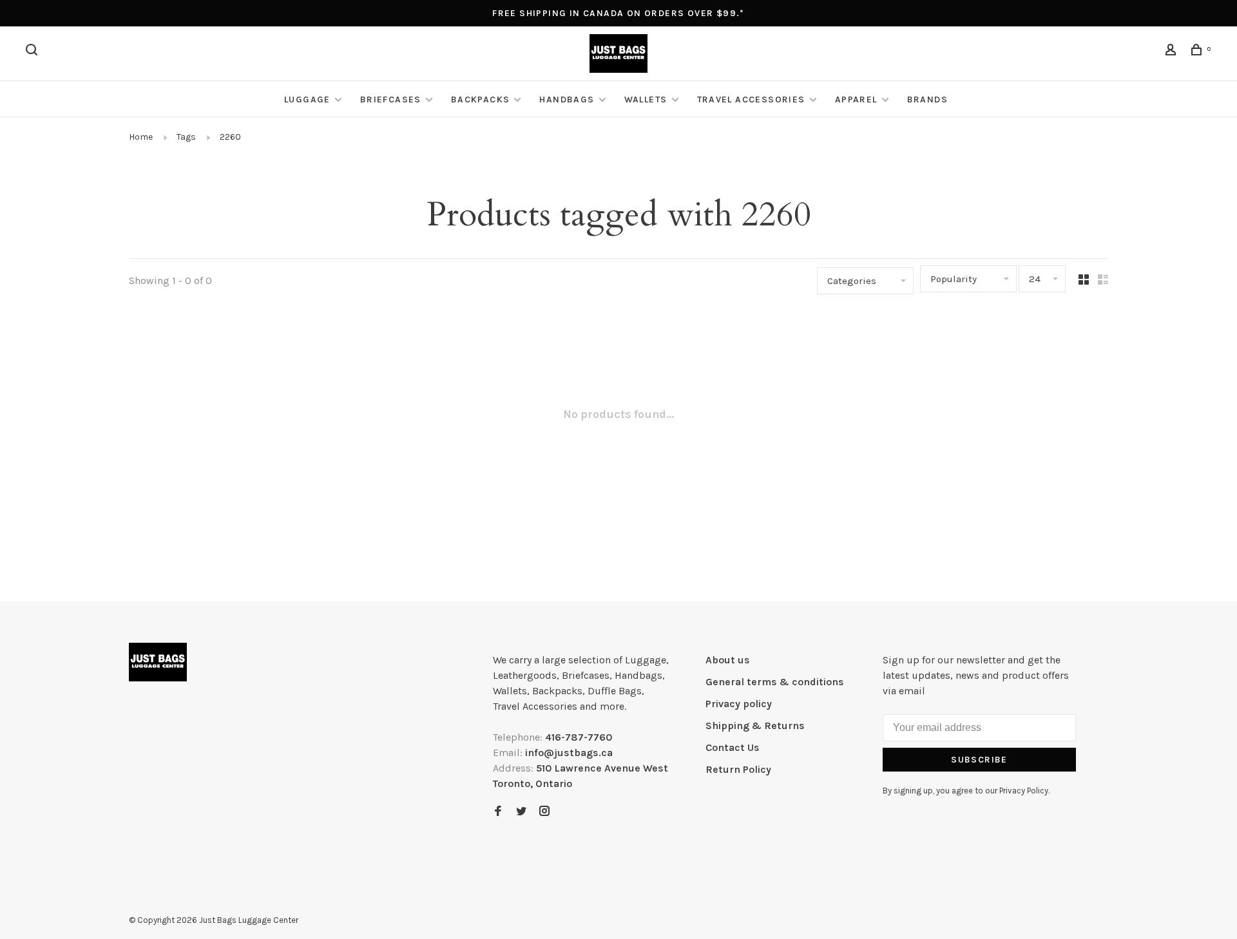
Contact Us (732, 747)
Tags (186, 136)
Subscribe (979, 759)
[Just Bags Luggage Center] (158, 662)
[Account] (1172, 51)
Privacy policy (738, 703)
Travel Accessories (751, 99)
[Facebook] (498, 812)
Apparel (856, 99)
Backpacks (480, 99)
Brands (927, 99)
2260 (230, 136)
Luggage (307, 99)
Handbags (566, 99)
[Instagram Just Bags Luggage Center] (544, 812)
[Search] (33, 51)
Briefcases (390, 99)
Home (141, 136)
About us (727, 660)
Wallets (645, 99)
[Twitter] (521, 812)
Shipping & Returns (755, 725)
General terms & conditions (774, 682)
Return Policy (738, 769)
